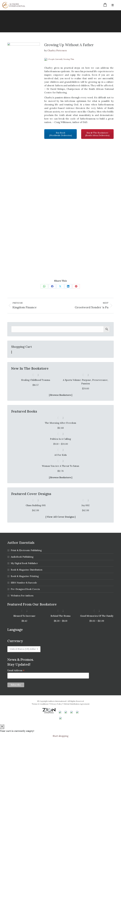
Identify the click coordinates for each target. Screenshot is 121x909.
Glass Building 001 (35, 505)
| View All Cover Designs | (60, 516)
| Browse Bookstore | (60, 395)
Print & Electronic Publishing (26, 550)
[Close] (2, 726)
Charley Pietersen (57, 50)
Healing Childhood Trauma (35, 380)
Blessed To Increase (24, 615)
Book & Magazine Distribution (26, 569)
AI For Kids (60, 455)
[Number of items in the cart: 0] (11, 352)
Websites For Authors (22, 595)
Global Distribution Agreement (76, 704)
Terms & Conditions (40, 704)
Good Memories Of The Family (96, 615)
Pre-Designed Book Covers (25, 589)
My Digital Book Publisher (24, 563)
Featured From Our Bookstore (32, 604)
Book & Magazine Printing (25, 576)
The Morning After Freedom (60, 423)
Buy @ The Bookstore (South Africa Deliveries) (97, 134)
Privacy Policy (56, 704)
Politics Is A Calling (60, 439)
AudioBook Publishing (22, 556)
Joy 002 (85, 505)
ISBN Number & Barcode (24, 582)
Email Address (16, 670)
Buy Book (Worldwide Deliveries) (60, 134)
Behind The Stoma (60, 615)
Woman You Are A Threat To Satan (60, 466)
